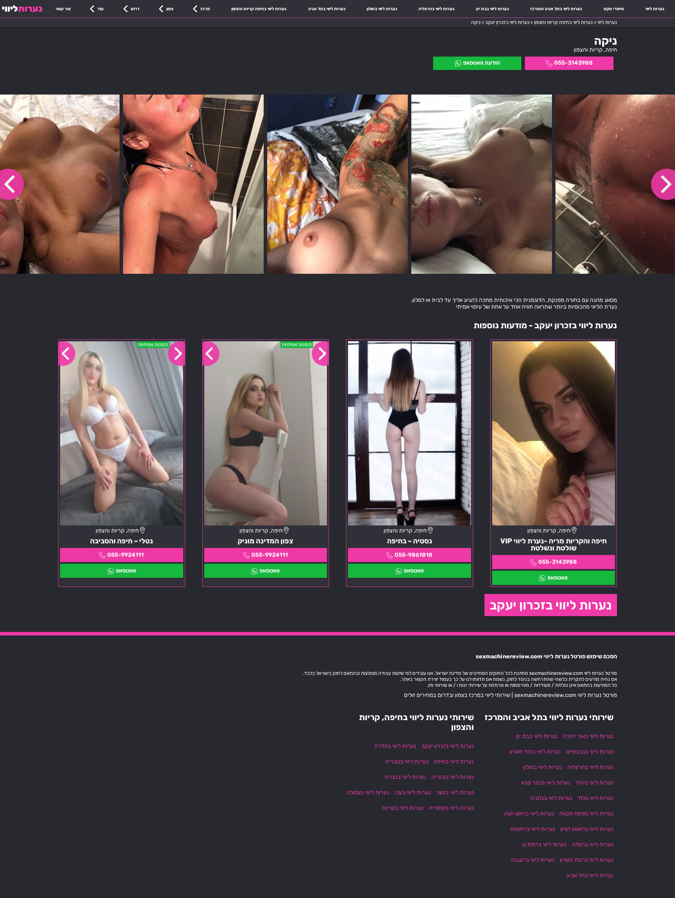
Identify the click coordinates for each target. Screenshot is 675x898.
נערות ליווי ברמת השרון (586, 860)
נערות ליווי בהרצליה (436, 8)
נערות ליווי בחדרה (395, 746)
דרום (135, 8)
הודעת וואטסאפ (481, 62)
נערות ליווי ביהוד (594, 782)
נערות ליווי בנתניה (551, 798)
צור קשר (63, 8)
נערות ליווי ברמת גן (544, 844)
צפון (169, 8)
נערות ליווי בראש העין (529, 813)
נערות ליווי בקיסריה (451, 808)
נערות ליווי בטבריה (407, 761)
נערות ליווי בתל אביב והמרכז (556, 8)
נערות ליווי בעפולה (368, 792)
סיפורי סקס (614, 8)
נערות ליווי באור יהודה (588, 736)
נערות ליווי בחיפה (454, 761)
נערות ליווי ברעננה (532, 860)
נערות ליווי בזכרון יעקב (551, 605)
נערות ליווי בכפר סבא (545, 782)
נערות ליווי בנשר (455, 792)
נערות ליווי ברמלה (592, 844)
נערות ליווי (654, 8)
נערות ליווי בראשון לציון (586, 829)
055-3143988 (573, 62)
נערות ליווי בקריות (403, 808)
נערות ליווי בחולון (382, 8)
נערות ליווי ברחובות (532, 829)
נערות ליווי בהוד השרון (535, 751)
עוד (100, 8)
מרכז (205, 8)
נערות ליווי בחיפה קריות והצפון (258, 8)
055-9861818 (413, 554)
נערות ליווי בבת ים (492, 8)
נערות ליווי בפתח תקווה (586, 813)
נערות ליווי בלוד (595, 798)
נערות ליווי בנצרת (405, 777)
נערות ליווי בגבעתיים (589, 751)
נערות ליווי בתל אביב (326, 8)
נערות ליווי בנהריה (452, 777)
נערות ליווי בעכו (412, 792)
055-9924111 (269, 554)
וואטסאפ (557, 577)
